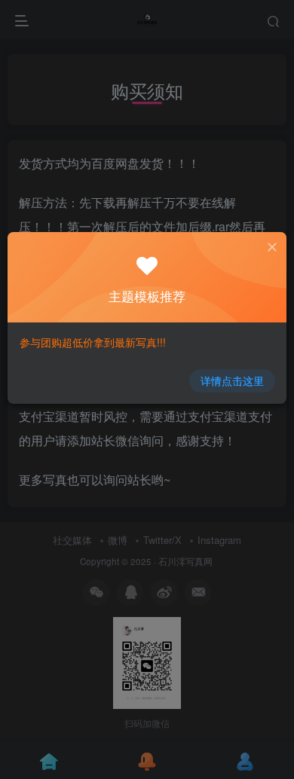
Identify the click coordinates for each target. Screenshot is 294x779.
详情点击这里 (232, 380)
